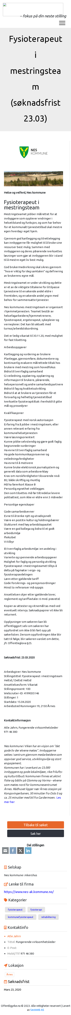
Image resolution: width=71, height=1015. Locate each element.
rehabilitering (48, 917)
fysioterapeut (15, 909)
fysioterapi (36, 909)
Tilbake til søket (35, 825)
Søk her (35, 833)
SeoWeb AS (37, 1009)
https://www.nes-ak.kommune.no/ (29, 892)
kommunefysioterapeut (20, 917)
